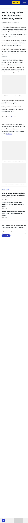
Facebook (8, 116)
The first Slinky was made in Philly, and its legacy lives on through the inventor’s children (13, 213)
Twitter (11, 116)
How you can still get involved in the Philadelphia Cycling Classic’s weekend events (12, 204)
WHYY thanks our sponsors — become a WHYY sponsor (14, 95)
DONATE (16, 2)
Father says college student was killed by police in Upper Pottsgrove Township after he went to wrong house (13, 195)
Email (14, 116)
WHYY (6, 2)
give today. (9, 134)
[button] (3, 520)
